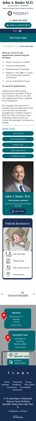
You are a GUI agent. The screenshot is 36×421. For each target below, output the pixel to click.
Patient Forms (18, 133)
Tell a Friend (29, 384)
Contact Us (12, 387)
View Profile (19, 211)
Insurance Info (18, 145)
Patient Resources (17, 223)
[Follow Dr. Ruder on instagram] (28, 373)
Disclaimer (17, 382)
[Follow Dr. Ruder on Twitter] (13, 373)
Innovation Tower (20, 335)
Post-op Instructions (18, 139)
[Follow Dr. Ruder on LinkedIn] (18, 373)
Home (5, 46)
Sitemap (5, 384)
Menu (15, 31)
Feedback (16, 384)
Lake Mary (16, 313)
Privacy (29, 382)
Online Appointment (18, 150)
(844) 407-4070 (20, 20)
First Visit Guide (19, 254)
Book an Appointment (20, 25)
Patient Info (14, 46)
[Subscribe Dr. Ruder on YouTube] (23, 373)
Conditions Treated (18, 156)
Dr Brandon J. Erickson (18, 411)
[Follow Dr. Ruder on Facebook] (8, 373)
